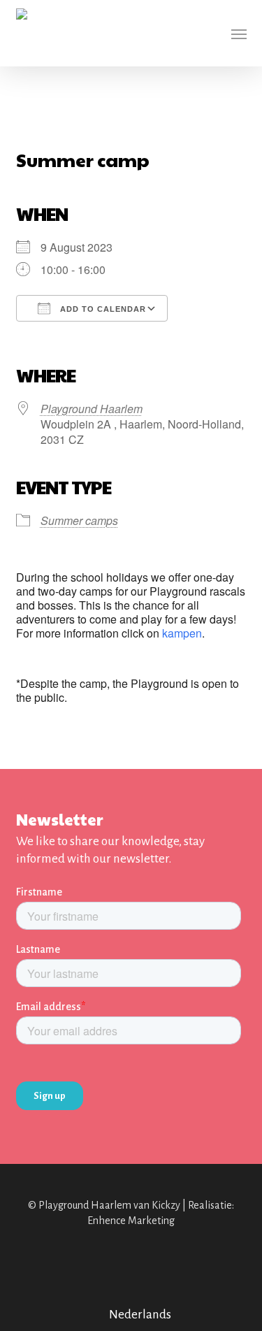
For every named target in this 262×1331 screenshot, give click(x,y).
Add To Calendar (101, 309)
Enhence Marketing (131, 1220)
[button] (239, 34)
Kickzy (166, 1205)
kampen (182, 633)
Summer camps (79, 520)
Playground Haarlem (92, 409)
